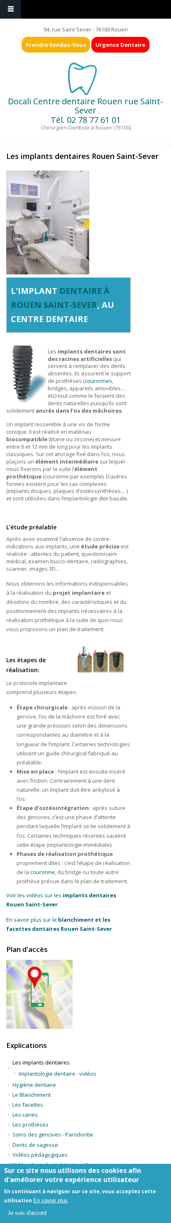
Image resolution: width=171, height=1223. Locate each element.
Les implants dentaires (41, 1062)
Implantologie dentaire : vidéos (57, 1073)
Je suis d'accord (26, 1213)
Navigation (10, 9)
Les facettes (27, 1104)
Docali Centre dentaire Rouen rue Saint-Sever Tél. (85, 110)
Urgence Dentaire (120, 44)
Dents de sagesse (35, 1145)
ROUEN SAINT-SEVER (54, 304)
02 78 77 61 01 (94, 119)
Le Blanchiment (31, 1094)
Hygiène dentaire (34, 1084)
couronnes (98, 380)
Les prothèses (30, 1124)
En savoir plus (50, 1200)
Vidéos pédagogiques (40, 1154)
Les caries (25, 1114)
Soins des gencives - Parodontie (52, 1134)
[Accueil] (84, 78)
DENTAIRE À (84, 290)
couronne (42, 872)
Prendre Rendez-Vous (56, 44)
